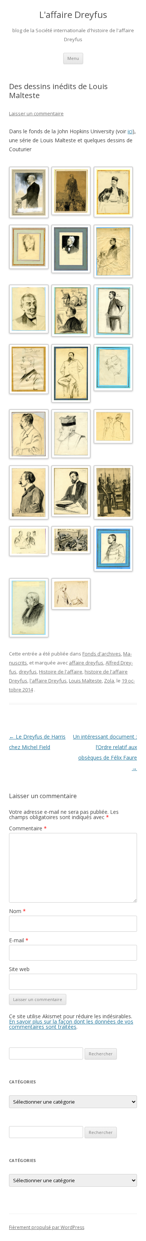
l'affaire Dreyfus (48, 680)
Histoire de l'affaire (60, 671)
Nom (17, 911)
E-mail (18, 940)
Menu (73, 58)
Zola (109, 680)
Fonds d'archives (101, 653)
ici (130, 131)
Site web (19, 969)
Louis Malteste (85, 680)
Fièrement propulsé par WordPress (46, 1227)
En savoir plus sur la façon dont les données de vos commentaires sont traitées (71, 1024)
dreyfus (28, 671)
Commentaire (28, 828)
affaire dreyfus (86, 662)
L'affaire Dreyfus (73, 15)
